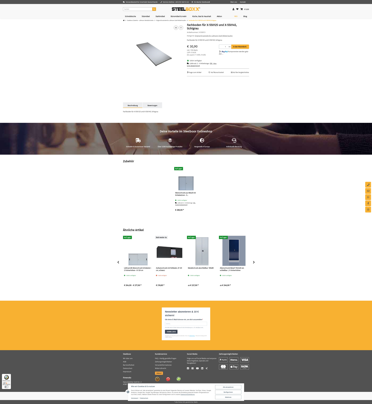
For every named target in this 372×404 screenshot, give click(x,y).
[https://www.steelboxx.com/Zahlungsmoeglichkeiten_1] (223, 359)
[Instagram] (368, 209)
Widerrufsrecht (160, 368)
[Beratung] (368, 185)
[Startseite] (123, 20)
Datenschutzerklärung (188, 394)
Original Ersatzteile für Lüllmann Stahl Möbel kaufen (214, 36)
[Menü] (10, 375)
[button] (233, 9)
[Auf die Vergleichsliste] (176, 28)
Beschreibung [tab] (133, 105)
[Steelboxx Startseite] (186, 9)
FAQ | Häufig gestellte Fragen (165, 358)
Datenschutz (144, 398)
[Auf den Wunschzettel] (181, 28)
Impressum (134, 398)
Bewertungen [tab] (152, 105)
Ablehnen (228, 397)
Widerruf (158, 373)
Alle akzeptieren (228, 387)
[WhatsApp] (368, 197)
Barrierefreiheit (128, 365)
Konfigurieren (228, 392)
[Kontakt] (368, 191)
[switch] (6, 387)
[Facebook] (368, 203)
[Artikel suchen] (154, 9)
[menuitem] (130, 16)
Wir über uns (128, 358)
